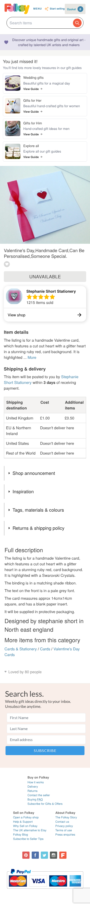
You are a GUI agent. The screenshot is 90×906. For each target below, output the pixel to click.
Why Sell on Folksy (25, 826)
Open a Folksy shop (26, 817)
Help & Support (23, 822)
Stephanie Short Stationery (51, 291)
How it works (35, 782)
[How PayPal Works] (45, 891)
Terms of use (63, 830)
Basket (74, 9)
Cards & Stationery (21, 649)
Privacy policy (64, 826)
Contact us (62, 822)
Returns (32, 791)
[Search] (77, 23)
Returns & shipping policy (38, 528)
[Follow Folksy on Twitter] (44, 855)
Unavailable (45, 276)
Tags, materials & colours (38, 510)
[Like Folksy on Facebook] (35, 855)
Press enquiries (65, 834)
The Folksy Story (66, 817)
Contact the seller (38, 795)
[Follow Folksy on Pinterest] (26, 855)
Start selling (57, 9)
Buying (35, 799)
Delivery (32, 786)
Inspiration (23, 491)
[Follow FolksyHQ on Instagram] (53, 855)
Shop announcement (33, 473)
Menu (37, 9)
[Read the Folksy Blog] (62, 855)
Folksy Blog (20, 834)
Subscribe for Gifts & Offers (44, 804)
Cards (45, 649)
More (32, 357)
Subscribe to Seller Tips (28, 839)
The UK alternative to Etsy (30, 830)
